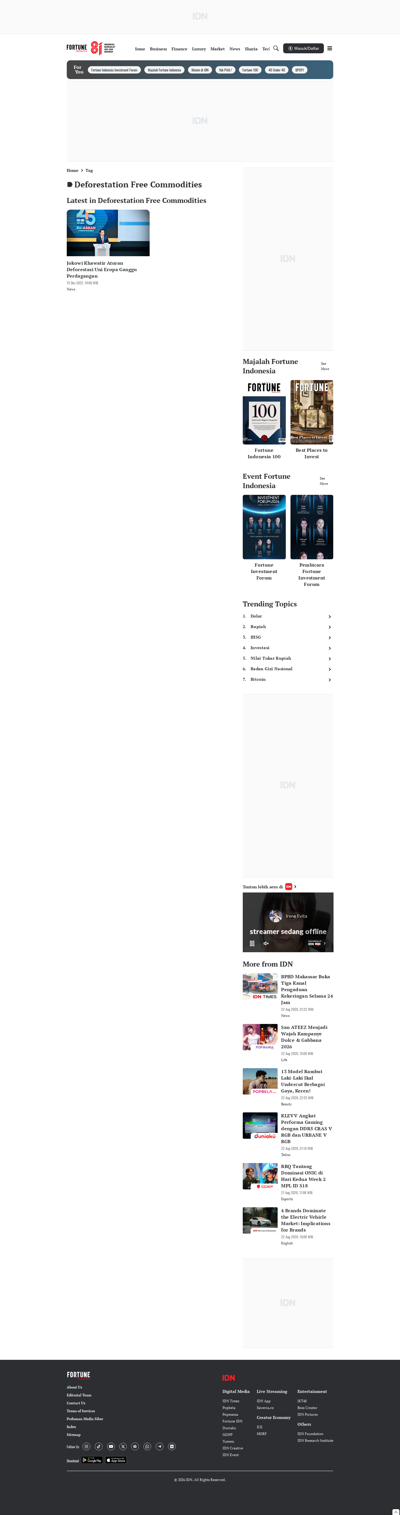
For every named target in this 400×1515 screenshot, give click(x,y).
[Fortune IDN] (91, 48)
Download (73, 1460)
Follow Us (73, 1446)
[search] (276, 48)
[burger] (329, 48)
